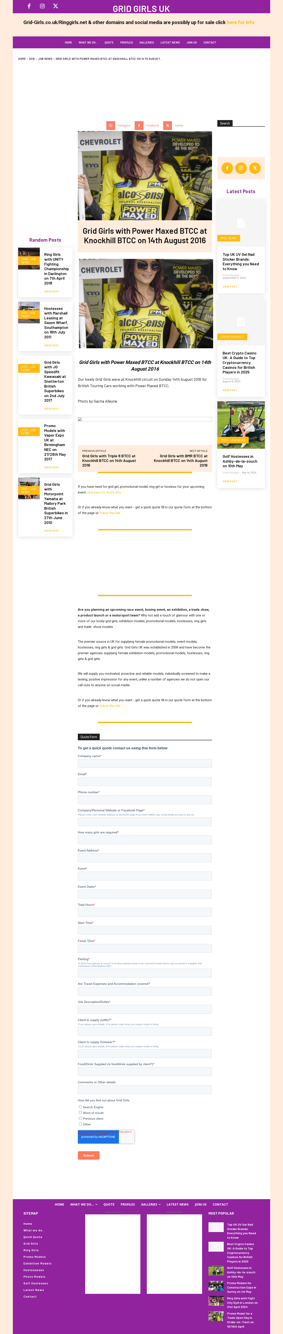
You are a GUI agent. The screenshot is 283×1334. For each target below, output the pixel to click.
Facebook (152, 125)
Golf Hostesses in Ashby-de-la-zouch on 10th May (240, 461)
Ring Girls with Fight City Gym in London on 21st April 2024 (242, 1302)
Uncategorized (232, 337)
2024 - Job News (233, 440)
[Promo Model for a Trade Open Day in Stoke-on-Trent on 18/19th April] (216, 1316)
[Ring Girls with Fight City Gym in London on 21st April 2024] (216, 1301)
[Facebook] (28, 6)
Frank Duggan (231, 275)
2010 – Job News (28, 490)
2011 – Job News (28, 314)
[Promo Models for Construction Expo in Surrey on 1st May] (216, 1286)
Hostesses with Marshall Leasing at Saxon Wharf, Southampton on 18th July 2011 (56, 322)
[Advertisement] (141, 88)
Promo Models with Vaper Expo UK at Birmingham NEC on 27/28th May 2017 (55, 442)
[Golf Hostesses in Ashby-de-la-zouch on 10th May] (241, 425)
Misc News (229, 238)
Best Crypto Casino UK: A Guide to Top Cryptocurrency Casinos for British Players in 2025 (239, 362)
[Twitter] (167, 125)
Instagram (124, 125)
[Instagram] (42, 6)
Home (22, 58)
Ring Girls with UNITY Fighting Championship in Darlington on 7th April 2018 (56, 268)
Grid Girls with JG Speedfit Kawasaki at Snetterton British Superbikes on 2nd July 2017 (55, 381)
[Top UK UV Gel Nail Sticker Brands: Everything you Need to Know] (241, 223)
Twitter (179, 125)
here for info (240, 22)
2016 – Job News (41, 58)
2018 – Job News (28, 260)
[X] (55, 6)
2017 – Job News (28, 368)
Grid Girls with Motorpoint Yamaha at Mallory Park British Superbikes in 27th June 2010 (56, 503)
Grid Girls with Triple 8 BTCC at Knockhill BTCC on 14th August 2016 (109, 460)
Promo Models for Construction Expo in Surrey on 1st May (241, 1287)
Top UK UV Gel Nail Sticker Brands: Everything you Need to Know (241, 261)
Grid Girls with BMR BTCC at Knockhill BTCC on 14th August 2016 (181, 460)
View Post (51, 291)
